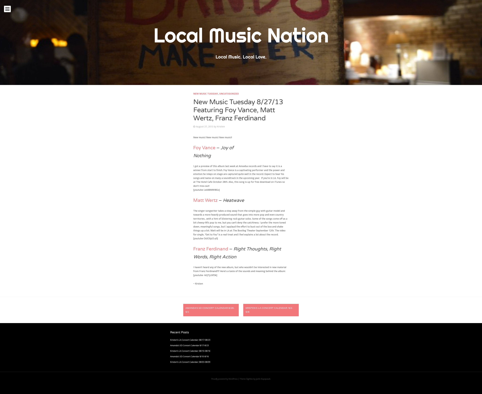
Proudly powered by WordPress (224, 379)
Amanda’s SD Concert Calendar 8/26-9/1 (209, 310)
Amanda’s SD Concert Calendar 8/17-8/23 (189, 345)
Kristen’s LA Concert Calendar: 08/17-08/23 (190, 340)
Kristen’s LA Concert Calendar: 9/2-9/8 (269, 310)
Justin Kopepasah (263, 379)
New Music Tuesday (205, 93)
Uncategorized (229, 93)
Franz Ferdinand (210, 249)
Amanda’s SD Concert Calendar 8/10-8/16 (189, 356)
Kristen (221, 126)
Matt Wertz (205, 200)
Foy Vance (204, 147)
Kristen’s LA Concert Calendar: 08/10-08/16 (190, 351)
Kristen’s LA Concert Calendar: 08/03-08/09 (190, 362)
